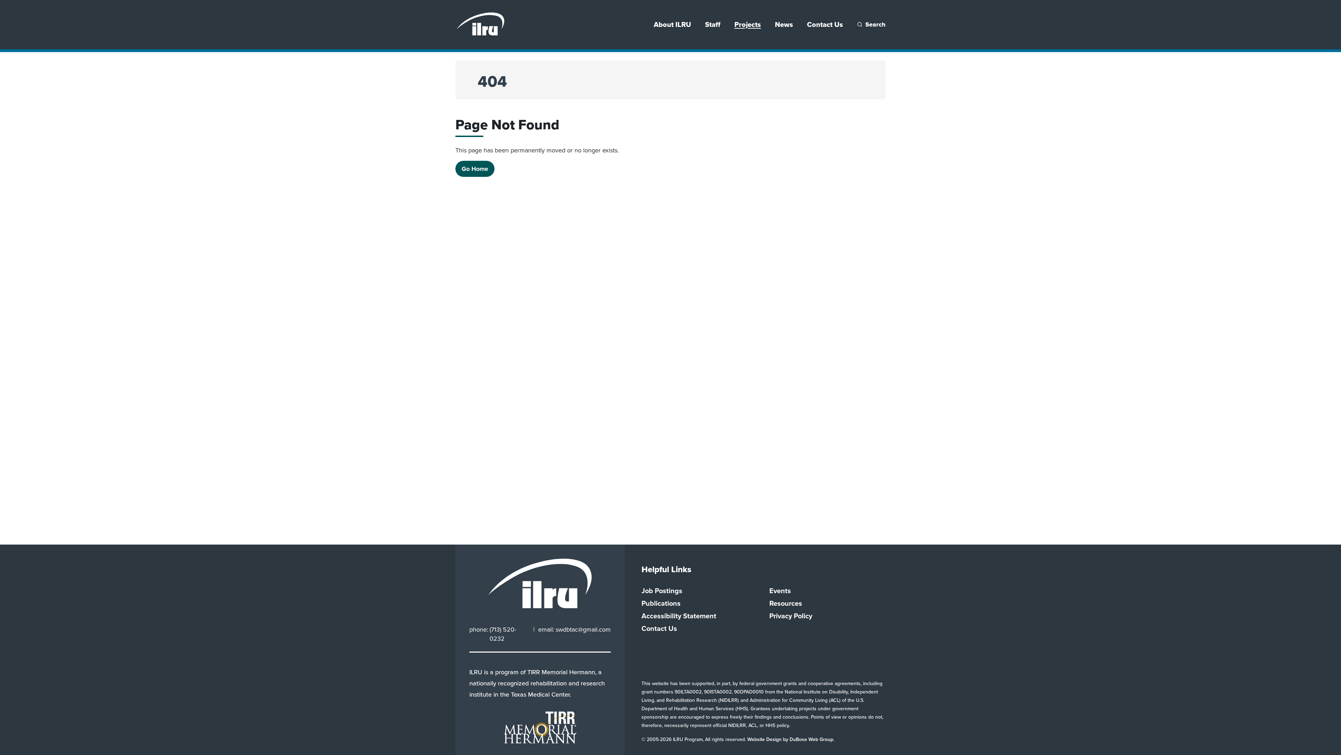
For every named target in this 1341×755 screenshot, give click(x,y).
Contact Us (825, 24)
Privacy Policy (790, 616)
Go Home (475, 168)
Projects (747, 24)
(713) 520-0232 (503, 634)
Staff (712, 24)
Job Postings (662, 590)
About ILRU (672, 24)
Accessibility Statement (679, 616)
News (784, 24)
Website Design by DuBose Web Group (790, 739)
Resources (785, 603)
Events (780, 590)
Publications (661, 603)
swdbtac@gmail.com (583, 629)
